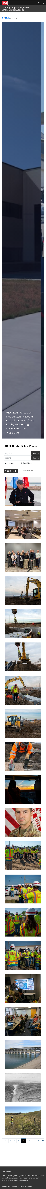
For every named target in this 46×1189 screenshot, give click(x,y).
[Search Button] (38, 3)
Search (36, 453)
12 (29, 1140)
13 (33, 1140)
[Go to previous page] (10, 1140)
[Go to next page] (38, 1141)
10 (19, 1140)
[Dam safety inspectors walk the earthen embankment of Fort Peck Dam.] (23, 1120)
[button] (6, 230)
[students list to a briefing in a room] (23, 1021)
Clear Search (10, 471)
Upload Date (26, 463)
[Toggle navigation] (42, 3)
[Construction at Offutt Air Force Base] (23, 590)
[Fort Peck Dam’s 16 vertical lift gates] (23, 1054)
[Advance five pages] (42, 1140)
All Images (10, 463)
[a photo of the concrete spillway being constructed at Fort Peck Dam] (23, 1087)
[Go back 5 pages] (5, 1140)
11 (24, 1140)
